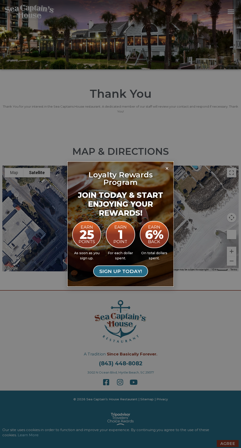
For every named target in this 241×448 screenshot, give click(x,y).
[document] (120, 224)
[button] (167, 168)
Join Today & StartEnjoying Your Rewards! (120, 204)
